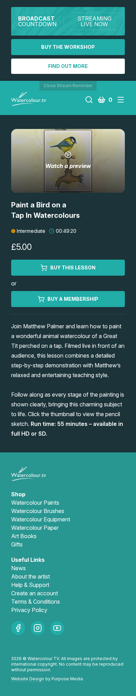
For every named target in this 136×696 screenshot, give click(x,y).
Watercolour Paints (35, 502)
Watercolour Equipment (40, 519)
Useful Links (28, 559)
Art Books (24, 536)
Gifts (17, 544)
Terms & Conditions (35, 601)
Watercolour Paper (35, 527)
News (18, 568)
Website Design (27, 678)
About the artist (30, 576)
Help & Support (30, 584)
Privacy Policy (29, 609)
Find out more (68, 66)
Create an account (34, 593)
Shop (18, 494)
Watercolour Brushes (37, 510)
